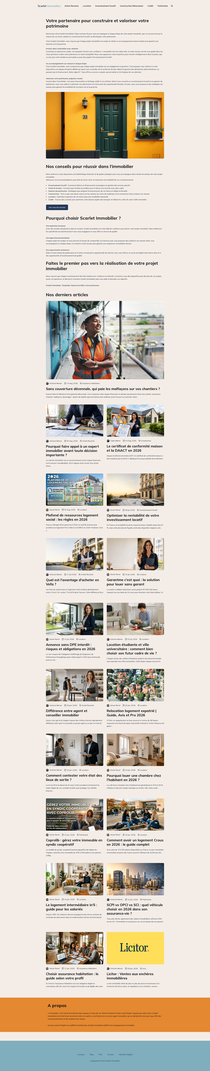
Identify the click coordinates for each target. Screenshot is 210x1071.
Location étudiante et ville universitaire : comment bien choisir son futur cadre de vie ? (132, 648)
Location (87, 6)
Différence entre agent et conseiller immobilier (66, 713)
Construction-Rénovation (131, 6)
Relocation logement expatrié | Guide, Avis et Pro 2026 (131, 713)
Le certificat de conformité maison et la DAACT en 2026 (135, 448)
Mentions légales (126, 1054)
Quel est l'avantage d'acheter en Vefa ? (72, 582)
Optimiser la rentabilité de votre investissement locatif (133, 517)
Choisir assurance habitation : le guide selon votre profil (72, 976)
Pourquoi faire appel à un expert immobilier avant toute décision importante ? (72, 450)
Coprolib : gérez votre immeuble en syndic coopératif (74, 842)
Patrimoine (163, 6)
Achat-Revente (72, 6)
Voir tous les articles (57, 207)
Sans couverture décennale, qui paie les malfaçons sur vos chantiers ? (103, 389)
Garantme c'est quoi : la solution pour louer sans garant (133, 582)
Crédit (150, 6)
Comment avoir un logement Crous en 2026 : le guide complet (135, 842)
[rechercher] (172, 6)
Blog (91, 1054)
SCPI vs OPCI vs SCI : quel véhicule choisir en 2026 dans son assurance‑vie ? (135, 909)
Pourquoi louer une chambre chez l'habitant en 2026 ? (134, 777)
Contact (110, 1054)
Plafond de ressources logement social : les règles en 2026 (72, 517)
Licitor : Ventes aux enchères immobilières (130, 976)
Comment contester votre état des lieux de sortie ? (74, 777)
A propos (81, 1054)
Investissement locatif (105, 6)
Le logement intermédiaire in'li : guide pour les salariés (71, 907)
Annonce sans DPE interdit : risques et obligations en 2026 (70, 646)
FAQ (100, 1054)
